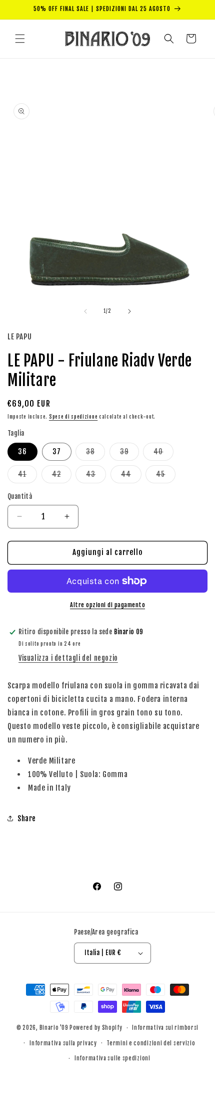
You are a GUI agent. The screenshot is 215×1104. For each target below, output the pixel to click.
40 (164, 454)
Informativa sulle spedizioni (112, 1058)
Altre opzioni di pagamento (107, 605)
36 (22, 451)
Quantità (20, 496)
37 (56, 451)
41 (27, 476)
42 (62, 476)
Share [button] (27, 818)
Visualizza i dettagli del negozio (68, 658)
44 (131, 476)
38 (95, 454)
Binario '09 (54, 1027)
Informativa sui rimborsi (165, 1027)
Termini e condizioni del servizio (150, 1043)
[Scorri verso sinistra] (85, 311)
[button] (20, 39)
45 (166, 476)
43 (96, 476)
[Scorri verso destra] (129, 311)
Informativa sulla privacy (63, 1043)
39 (129, 454)
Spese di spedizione (73, 417)
